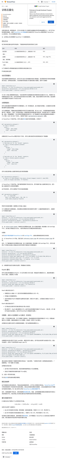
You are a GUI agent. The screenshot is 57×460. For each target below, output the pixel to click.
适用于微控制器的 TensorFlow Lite (13, 235)
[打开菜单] (2, 2)
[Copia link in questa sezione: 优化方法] (9, 41)
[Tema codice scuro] (54, 84)
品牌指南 (31, 442)
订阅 (16, 453)
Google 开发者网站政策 (17, 424)
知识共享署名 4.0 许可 (25, 423)
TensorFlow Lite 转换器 (20, 32)
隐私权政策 (7, 449)
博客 (3, 434)
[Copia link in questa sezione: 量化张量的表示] (13, 398)
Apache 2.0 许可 (47, 423)
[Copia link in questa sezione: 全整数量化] (10, 103)
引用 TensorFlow (33, 444)
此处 (6, 377)
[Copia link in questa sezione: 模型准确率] (10, 382)
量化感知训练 (26, 392)
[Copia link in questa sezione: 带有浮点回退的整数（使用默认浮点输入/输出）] (28, 206)
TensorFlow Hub (49, 385)
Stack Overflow (33, 439)
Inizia (51, 22)
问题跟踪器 (32, 434)
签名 (24, 119)
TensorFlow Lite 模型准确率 (30, 389)
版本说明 (31, 437)
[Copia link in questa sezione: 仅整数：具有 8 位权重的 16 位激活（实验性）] (33, 315)
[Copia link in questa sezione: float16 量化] (11, 270)
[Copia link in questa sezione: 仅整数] (6, 233)
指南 (7, 6)
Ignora (43, 22)
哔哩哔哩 (4, 442)
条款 (3, 449)
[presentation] (28, 404)
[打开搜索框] (38, 2)
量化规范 (25, 415)
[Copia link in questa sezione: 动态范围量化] (12, 76)
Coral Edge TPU (28, 235)
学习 (3, 6)
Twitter (3, 439)
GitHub (3, 437)
